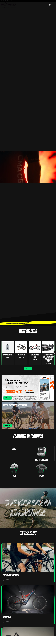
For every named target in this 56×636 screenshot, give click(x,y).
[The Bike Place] (8, 5)
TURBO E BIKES (7, 617)
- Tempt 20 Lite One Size (34, 356)
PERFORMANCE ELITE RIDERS (11, 575)
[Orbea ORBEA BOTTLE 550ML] (8, 347)
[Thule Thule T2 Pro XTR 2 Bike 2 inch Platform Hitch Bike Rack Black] (48, 347)
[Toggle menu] (53, 4)
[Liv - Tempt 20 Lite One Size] (35, 347)
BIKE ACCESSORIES (41, 459)
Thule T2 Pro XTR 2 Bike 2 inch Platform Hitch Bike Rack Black (48, 358)
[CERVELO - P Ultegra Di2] (21, 347)
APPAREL (41, 476)
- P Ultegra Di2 (21, 355)
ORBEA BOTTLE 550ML (7, 355)
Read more (7, 579)
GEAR (14, 476)
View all (28, 368)
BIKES (14, 449)
